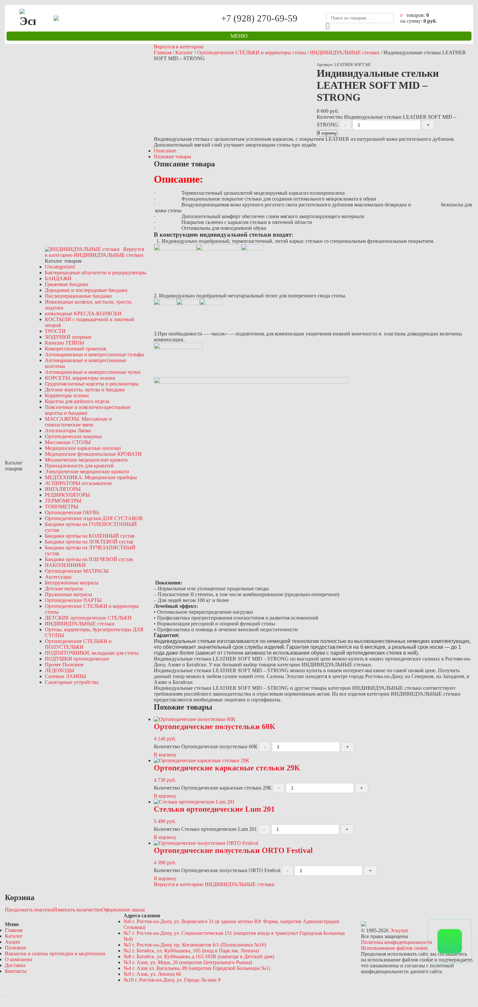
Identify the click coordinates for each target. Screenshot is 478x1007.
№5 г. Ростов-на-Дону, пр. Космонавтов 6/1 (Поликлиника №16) (195, 945)
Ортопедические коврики (73, 436)
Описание (165, 150)
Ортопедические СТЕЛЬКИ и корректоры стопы (251, 52)
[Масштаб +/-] (8, 993)
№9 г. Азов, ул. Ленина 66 (152, 974)
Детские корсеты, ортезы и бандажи (85, 389)
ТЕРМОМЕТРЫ (63, 501)
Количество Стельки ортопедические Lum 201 (205, 829)
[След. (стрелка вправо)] (3, 999)
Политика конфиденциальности (396, 942)
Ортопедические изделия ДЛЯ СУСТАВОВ (94, 518)
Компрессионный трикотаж (75, 348)
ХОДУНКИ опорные (68, 337)
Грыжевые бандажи (66, 284)
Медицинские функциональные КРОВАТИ (93, 454)
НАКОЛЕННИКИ (65, 565)
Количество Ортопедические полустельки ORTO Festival (217, 870)
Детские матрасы (64, 588)
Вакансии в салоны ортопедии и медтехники (55, 953)
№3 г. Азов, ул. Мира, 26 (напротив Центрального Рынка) (188, 962)
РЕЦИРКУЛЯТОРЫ (67, 495)
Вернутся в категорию (179, 46)
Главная (162, 52)
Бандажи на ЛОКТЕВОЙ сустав (89, 541)
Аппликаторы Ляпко (68, 430)
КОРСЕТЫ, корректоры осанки (80, 378)
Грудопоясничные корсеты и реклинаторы (92, 383)
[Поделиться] (3, 993)
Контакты (16, 971)
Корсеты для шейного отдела (77, 401)
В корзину (327, 133)
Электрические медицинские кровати (87, 471)
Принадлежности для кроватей (79, 465)
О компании (18, 959)
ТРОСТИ (55, 331)
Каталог (184, 52)
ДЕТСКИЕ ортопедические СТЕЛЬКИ (88, 618)
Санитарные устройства (72, 682)
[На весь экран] (6, 993)
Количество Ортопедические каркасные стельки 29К (213, 788)
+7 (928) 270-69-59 (259, 18)
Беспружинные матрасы (72, 582)
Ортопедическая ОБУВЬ (72, 512)
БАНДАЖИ (58, 278)
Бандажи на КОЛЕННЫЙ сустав (90, 536)
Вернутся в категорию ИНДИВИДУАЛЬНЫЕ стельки (214, 884)
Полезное (15, 947)
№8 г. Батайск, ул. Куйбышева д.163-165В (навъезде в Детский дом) (199, 956)
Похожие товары (172, 156)
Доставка (15, 965)
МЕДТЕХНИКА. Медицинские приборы (91, 477)
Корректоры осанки (67, 395)
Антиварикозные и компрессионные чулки (92, 372)
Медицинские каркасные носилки (83, 448)
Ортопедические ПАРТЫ (73, 600)
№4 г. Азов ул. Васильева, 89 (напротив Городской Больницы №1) (197, 968)
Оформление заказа (123, 909)
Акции (12, 942)
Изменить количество (77, 909)
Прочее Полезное (64, 664)
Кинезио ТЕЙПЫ (64, 343)
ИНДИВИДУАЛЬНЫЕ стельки (79, 623)
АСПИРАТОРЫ (78, 483)
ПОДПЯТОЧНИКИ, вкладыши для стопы (92, 653)
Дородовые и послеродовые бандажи (86, 290)
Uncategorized (60, 266)
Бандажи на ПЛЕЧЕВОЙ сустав (89, 559)
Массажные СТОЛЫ (68, 442)
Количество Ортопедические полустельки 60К (206, 746)
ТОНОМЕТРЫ (61, 506)
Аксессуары (58, 577)
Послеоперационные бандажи (78, 296)
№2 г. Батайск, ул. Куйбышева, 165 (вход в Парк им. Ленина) (191, 950)
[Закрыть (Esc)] (0, 993)
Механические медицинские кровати (86, 460)
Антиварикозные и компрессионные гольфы (94, 354)
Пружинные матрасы (68, 594)
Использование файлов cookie (394, 948)
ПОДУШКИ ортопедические (77, 658)
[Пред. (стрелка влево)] (0, 999)
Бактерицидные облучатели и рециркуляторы (95, 272)
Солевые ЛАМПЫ (65, 676)
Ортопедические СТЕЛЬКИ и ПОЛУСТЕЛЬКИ (78, 644)
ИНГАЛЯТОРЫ (63, 489)
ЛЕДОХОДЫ (59, 670)
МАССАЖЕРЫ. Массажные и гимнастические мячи (78, 421)
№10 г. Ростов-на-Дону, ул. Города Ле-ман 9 (172, 980)
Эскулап (399, 930)
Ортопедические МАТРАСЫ (77, 571)
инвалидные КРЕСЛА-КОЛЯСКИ (83, 313)
